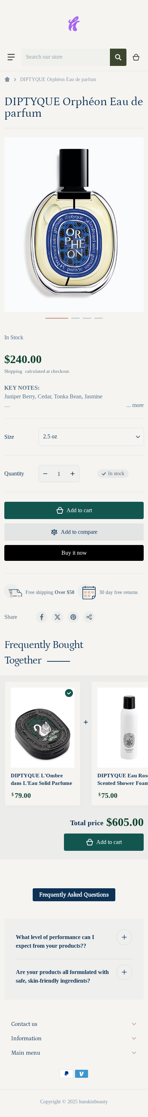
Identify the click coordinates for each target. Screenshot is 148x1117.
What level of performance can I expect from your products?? (55, 941)
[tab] (74, 894)
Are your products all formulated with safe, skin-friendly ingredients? (62, 976)
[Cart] (136, 57)
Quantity (14, 473)
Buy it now (74, 553)
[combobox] (66, 57)
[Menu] (11, 57)
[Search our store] (118, 57)
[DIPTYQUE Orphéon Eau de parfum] (56, 318)
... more (135, 405)
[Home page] (7, 79)
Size (9, 437)
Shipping (13, 371)
